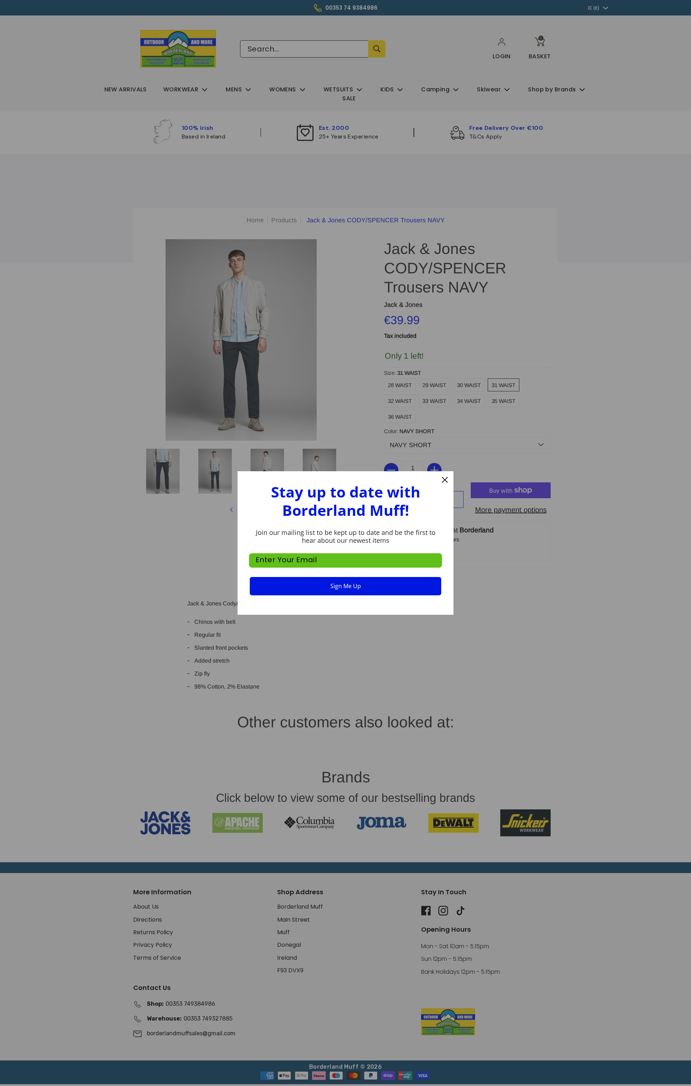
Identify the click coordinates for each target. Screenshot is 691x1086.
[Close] (444, 480)
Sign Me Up (345, 586)
